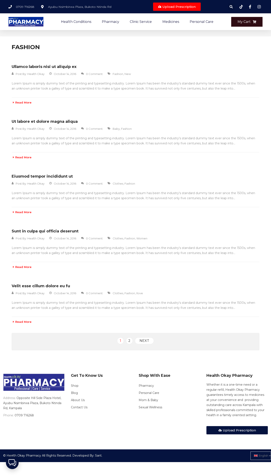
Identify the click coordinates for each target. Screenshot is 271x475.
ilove (139, 293)
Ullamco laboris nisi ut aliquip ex (44, 66)
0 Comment (94, 74)
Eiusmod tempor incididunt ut (42, 176)
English (263, 455)
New (127, 74)
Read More (23, 102)
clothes (118, 183)
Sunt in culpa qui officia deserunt (45, 231)
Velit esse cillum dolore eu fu (41, 286)
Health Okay (35, 74)
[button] (231, 6)
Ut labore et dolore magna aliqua (45, 121)
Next (144, 341)
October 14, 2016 (65, 74)
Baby (116, 128)
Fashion (118, 74)
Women (141, 238)
